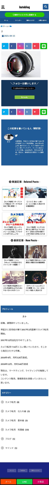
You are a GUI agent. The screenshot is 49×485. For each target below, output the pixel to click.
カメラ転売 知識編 (14, 429)
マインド (9, 448)
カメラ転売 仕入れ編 (15, 411)
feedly (25, 97)
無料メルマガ (30, 20)
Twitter (22, 470)
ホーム (6, 20)
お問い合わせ (43, 20)
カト (8, 142)
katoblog (24, 7)
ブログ (8, 439)
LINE (24, 481)
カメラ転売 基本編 (14, 420)
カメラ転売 (10, 402)
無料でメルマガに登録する (25, 15)
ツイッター (18, 20)
